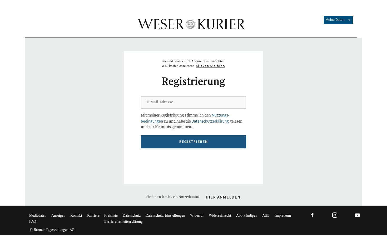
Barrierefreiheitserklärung (123, 221)
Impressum (283, 215)
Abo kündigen (246, 215)
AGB (266, 215)
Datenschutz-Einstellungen (165, 215)
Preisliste (111, 215)
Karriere (93, 215)
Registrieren (193, 142)
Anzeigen (58, 215)
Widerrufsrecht (220, 215)
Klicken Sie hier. (210, 66)
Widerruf (197, 215)
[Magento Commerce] (191, 24)
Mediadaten (37, 215)
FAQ (32, 221)
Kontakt (76, 215)
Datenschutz (132, 215)
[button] (338, 20)
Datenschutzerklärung (210, 121)
